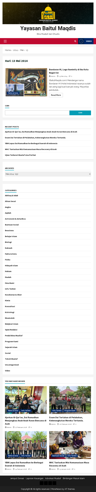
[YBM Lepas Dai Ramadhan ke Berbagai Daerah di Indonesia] (26, 445)
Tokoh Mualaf (11, 359)
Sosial (8, 353)
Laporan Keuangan (34, 478)
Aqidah (8, 213)
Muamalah (9, 318)
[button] (5, 41)
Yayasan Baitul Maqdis (48, 28)
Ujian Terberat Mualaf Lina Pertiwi (20, 155)
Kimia (7, 300)
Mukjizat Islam (11, 324)
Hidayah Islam (11, 265)
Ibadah (8, 277)
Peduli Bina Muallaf (13, 335)
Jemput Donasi (17, 478)
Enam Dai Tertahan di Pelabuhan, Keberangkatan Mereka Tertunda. (35, 137)
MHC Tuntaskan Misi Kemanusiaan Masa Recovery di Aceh (31, 149)
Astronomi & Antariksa (15, 218)
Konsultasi (10, 306)
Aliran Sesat (10, 201)
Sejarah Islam (11, 347)
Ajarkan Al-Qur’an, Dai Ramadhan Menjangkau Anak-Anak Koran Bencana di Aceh (41, 131)
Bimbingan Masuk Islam (74, 478)
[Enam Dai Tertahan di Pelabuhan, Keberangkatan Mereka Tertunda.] (70, 400)
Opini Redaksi (11, 329)
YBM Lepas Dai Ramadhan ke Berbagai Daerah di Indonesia (31, 143)
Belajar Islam (11, 236)
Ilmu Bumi (9, 283)
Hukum (8, 271)
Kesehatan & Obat (13, 294)
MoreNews (56, 489)
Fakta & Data (13, 93)
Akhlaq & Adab (11, 195)
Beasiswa (9, 230)
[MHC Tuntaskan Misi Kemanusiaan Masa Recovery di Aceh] (70, 445)
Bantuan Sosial (12, 224)
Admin (53, 76)
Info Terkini (10, 289)
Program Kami (11, 341)
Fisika (7, 259)
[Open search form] (75, 41)
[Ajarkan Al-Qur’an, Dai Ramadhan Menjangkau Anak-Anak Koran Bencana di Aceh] (26, 400)
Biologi (8, 242)
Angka (8, 207)
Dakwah (8, 248)
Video (89, 41)
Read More (57, 95)
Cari (7, 105)
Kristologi (9, 312)
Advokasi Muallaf (53, 478)
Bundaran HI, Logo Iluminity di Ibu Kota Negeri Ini (26, 82)
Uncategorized (12, 364)
